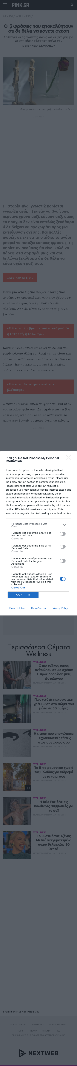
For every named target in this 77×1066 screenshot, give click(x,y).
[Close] (69, 458)
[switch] (63, 534)
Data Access (38, 608)
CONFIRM (23, 594)
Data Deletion (17, 608)
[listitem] (38, 525)
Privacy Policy (60, 608)
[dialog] (38, 533)
